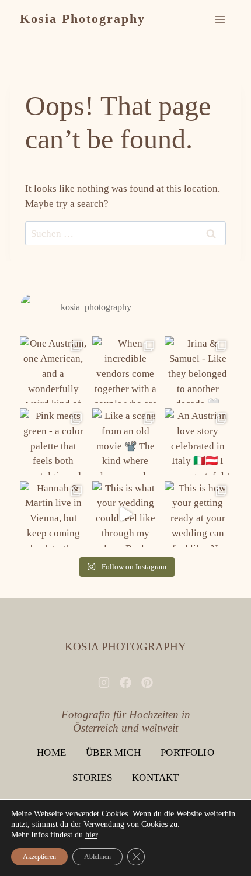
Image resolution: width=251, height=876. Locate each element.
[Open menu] (220, 19)
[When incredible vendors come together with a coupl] (125, 369)
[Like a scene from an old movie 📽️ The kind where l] (125, 441)
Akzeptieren (39, 857)
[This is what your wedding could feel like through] (125, 514)
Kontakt (155, 777)
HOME (51, 752)
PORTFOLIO (187, 752)
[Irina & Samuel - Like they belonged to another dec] (198, 369)
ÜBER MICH (113, 752)
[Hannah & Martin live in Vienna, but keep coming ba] (53, 514)
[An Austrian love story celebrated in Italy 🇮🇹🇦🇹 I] (198, 441)
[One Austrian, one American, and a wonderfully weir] (53, 369)
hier (91, 834)
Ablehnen (97, 857)
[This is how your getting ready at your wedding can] (198, 514)
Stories (92, 777)
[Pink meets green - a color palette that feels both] (53, 441)
